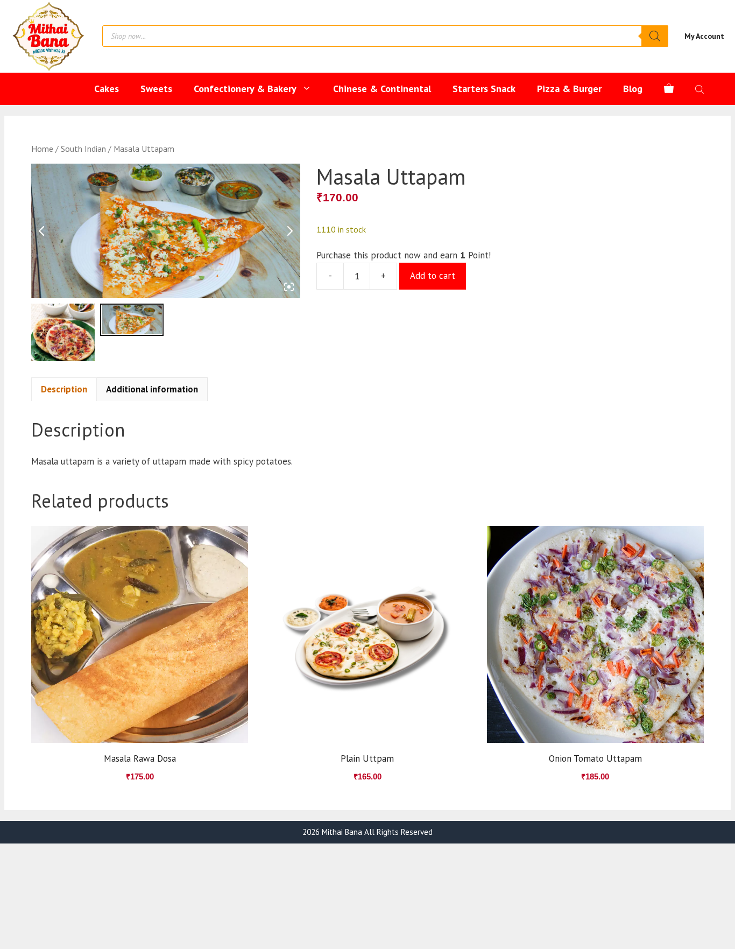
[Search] (654, 36)
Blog (632, 88)
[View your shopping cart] (668, 89)
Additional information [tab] (152, 389)
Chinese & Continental (382, 88)
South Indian (83, 148)
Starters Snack (484, 88)
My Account (704, 36)
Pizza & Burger (569, 88)
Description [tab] (64, 389)
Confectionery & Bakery (245, 88)
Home (42, 148)
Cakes (106, 88)
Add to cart (432, 276)
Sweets (156, 88)
